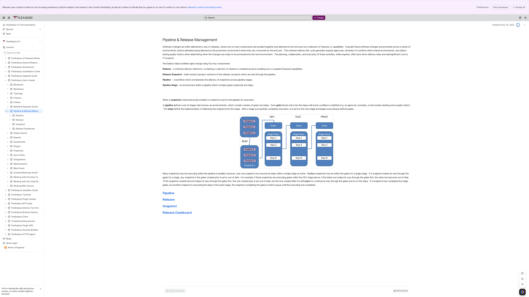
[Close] (40, 288)
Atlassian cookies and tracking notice (205, 7)
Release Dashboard (177, 213)
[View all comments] (522, 273)
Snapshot (170, 206)
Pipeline (168, 193)
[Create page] (522, 284)
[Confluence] (22, 18)
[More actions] (40, 41)
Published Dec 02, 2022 (503, 25)
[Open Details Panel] (522, 279)
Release (169, 199)
